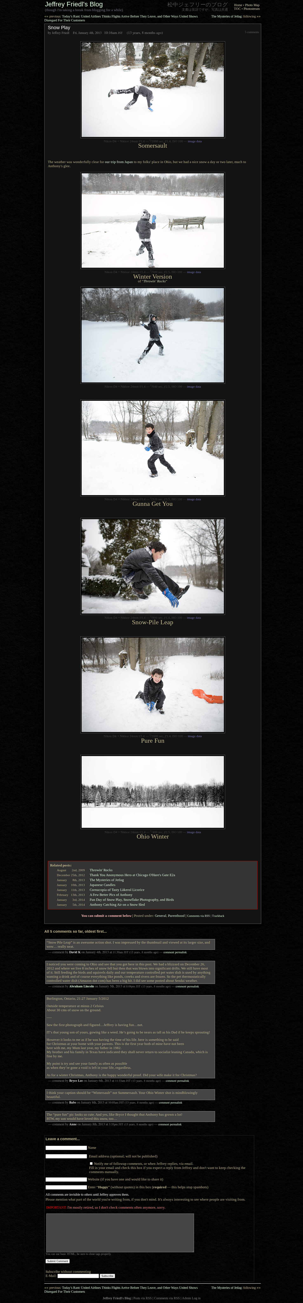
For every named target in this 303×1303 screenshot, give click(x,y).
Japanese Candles (102, 885)
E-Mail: (52, 1276)
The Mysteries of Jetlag (236, 16)
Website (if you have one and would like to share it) (125, 1179)
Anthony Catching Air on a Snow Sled (117, 904)
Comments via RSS (198, 915)
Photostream (252, 8)
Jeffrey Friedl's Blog (74, 4)
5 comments (252, 32)
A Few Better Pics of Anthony (111, 895)
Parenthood (176, 916)
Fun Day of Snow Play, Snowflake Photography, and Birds (132, 900)
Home (238, 5)
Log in (196, 1298)
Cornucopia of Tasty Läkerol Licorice (117, 890)
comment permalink (175, 952)
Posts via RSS (142, 1298)
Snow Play (59, 27)
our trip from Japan (119, 162)
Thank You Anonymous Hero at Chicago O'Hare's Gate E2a (132, 875)
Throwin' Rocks (154, 281)
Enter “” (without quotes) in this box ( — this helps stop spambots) (148, 1187)
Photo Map (252, 5)
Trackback (218, 915)
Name (92, 1147)
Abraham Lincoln (81, 986)
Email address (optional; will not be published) (123, 1156)
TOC (237, 8)
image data (195, 141)
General (160, 916)
